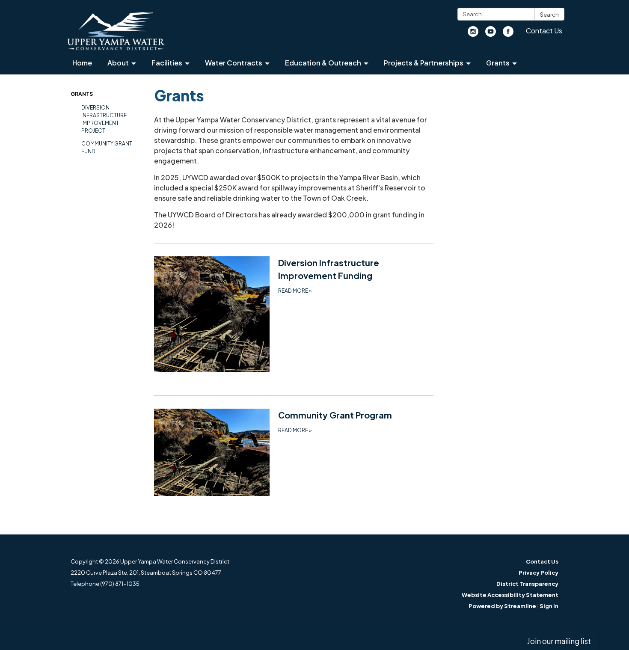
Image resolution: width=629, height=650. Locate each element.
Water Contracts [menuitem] (233, 62)
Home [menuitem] (82, 62)
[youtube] (490, 34)
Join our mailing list (559, 641)
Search (549, 14)
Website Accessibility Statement (510, 594)
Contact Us (544, 30)
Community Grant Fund (106, 147)
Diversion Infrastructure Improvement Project (104, 119)
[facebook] (508, 34)
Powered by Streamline (502, 606)
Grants (82, 94)
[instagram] (473, 34)
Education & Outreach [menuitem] (323, 62)
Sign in (549, 606)
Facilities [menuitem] (166, 62)
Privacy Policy (538, 572)
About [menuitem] (118, 62)
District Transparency (527, 583)
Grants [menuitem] (498, 62)
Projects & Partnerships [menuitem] (423, 62)
